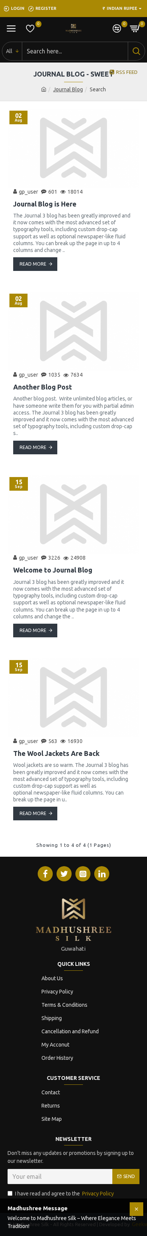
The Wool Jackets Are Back (56, 753)
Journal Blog (68, 89)
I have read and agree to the (64, 1194)
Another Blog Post (42, 387)
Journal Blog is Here (45, 204)
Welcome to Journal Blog (52, 570)
